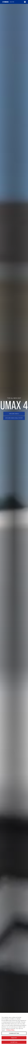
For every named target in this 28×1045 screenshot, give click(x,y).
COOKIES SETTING (14, 1033)
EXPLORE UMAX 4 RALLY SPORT (14, 418)
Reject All (14, 1037)
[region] (14, 1029)
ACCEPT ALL (14, 1042)
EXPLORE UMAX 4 (14, 413)
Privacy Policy (10, 1030)
